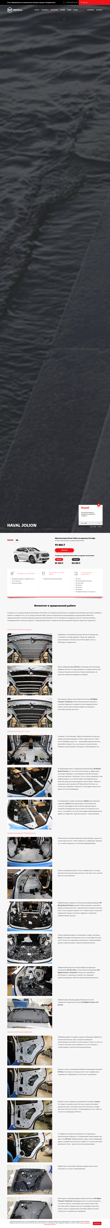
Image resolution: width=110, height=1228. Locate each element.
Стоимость (45, 10)
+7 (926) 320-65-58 (71, 2)
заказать (64, 550)
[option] (91, 515)
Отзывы (62, 10)
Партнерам (90, 10)
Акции (69, 10)
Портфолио (54, 10)
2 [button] (85, 523)
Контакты (99, 10)
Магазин (82, 10)
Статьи (75, 10)
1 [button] (82, 523)
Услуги (37, 10)
